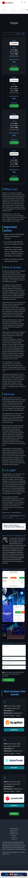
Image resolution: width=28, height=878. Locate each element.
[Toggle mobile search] (22, 2)
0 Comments (9, 517)
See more (14, 814)
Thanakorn (6, 516)
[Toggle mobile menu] (25, 2)
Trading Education (14, 828)
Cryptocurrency (14, 830)
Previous (18, 34)
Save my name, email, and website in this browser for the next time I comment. (13, 674)
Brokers (14, 835)
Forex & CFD (14, 837)
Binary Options (14, 832)
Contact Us (14, 839)
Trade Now (14, 69)
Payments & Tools (14, 834)
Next (23, 34)
